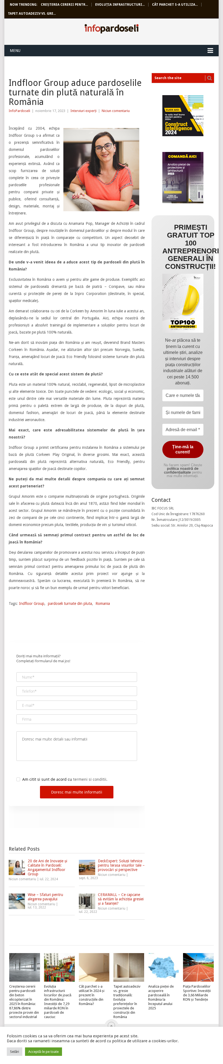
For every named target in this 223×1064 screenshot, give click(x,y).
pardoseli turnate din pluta (70, 603)
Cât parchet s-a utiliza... (175, 5)
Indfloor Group (31, 603)
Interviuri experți (83, 111)
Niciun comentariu (116, 111)
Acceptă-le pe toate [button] (43, 1052)
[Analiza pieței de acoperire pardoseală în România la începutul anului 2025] (163, 967)
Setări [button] (14, 1052)
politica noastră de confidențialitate (181, 470)
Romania (102, 603)
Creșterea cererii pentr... (64, 5)
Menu (15, 50)
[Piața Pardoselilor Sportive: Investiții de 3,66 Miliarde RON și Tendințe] (198, 967)
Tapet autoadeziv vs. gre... (32, 13)
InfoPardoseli (111, 29)
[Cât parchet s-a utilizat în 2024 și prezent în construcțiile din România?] (94, 967)
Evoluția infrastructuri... (120, 5)
